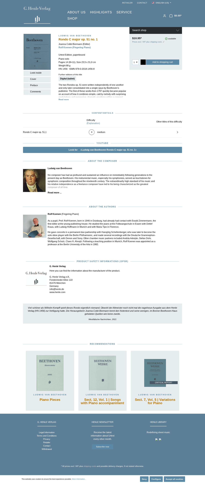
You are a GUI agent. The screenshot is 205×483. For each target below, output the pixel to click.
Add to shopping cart (162, 62)
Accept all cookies (174, 479)
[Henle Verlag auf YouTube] (176, 2)
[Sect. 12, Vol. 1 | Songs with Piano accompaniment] (103, 373)
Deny (144, 479)
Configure (156, 479)
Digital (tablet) (67, 78)
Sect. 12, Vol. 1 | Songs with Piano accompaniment (102, 401)
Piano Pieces (50, 400)
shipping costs (90, 466)
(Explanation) (93, 123)
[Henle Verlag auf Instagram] (180, 2)
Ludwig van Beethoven (50, 395)
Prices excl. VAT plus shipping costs (147, 42)
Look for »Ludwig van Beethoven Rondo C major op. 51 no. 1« (103, 150)
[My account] (164, 15)
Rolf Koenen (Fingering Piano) (75, 47)
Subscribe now (102, 447)
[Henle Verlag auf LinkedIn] (104, 471)
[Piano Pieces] (50, 373)
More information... (79, 479)
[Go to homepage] (41, 15)
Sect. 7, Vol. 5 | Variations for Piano (155, 401)
